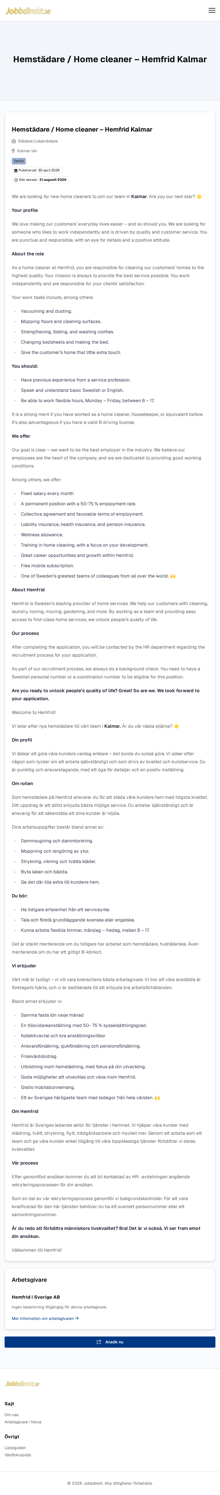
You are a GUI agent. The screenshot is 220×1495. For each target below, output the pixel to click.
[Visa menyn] (212, 10)
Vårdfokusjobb (18, 1455)
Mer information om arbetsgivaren (43, 1318)
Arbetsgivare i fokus (23, 1422)
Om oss (11, 1414)
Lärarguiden (15, 1447)
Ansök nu (114, 1342)
